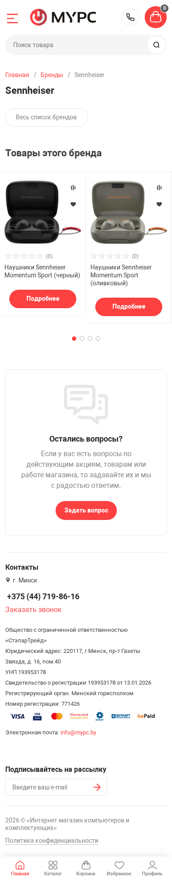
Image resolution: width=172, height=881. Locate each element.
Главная (17, 74)
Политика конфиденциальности (51, 840)
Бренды (52, 74)
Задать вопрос (86, 510)
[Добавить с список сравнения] (73, 188)
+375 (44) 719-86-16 (130, 17)
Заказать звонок (33, 609)
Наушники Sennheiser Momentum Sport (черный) (42, 271)
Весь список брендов (46, 117)
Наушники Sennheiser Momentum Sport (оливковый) (121, 275)
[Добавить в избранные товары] (73, 204)
